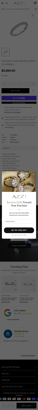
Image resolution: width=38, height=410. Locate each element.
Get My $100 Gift (19, 230)
